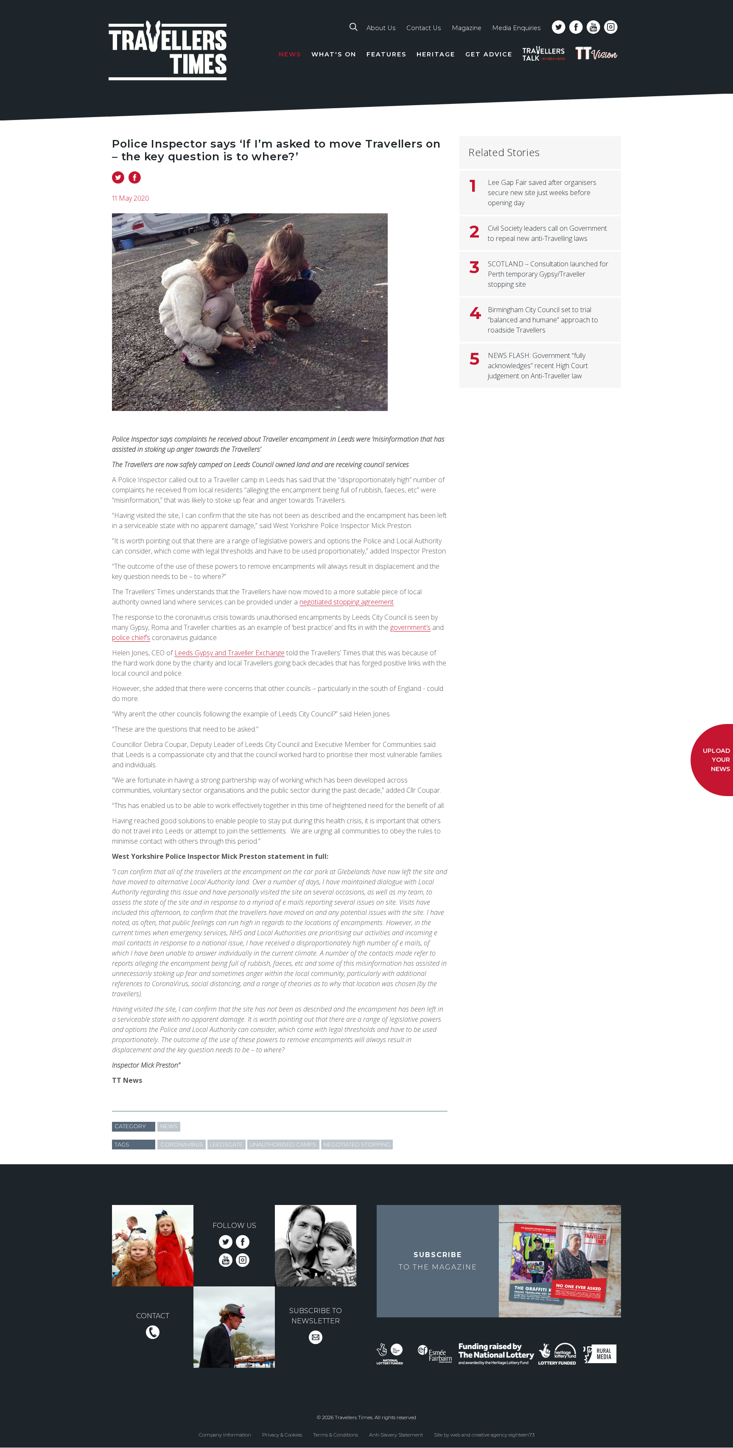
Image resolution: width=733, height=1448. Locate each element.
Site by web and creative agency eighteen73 (484, 1434)
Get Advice (488, 54)
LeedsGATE (226, 1144)
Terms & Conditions (335, 1434)
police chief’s (131, 637)
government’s (410, 627)
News (290, 54)
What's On (333, 54)
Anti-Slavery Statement (396, 1434)
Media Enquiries (516, 28)
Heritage (436, 54)
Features (386, 54)
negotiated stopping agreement (346, 602)
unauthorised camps (283, 1144)
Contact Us (423, 28)
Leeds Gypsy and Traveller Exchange (229, 652)
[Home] (168, 52)
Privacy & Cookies (282, 1434)
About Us (380, 28)
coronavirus (181, 1144)
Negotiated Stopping (357, 1144)
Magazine (466, 28)
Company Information (225, 1434)
